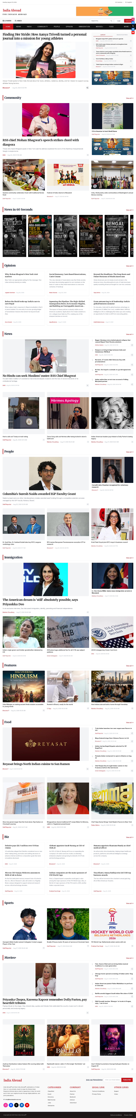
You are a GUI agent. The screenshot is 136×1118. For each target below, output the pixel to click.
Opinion (69, 27)
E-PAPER (8, 21)
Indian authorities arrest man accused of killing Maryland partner (111, 380)
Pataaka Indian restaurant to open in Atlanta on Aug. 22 (113, 757)
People (57, 27)
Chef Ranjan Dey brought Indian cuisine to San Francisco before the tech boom (111, 767)
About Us (73, 1091)
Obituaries (51, 1105)
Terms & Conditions (98, 1091)
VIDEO (19, 21)
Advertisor (73, 1103)
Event (49, 1094)
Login (118, 21)
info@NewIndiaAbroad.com (13, 1099)
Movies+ (99, 27)
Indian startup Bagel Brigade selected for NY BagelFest (111, 747)
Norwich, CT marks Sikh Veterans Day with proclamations (110, 361)
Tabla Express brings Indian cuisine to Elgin (109, 64)
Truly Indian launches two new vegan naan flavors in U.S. (113, 729)
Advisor (72, 1100)
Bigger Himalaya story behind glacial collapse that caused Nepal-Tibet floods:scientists (112, 341)
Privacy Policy (96, 1094)
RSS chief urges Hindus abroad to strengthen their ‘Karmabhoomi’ (111, 45)
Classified (51, 1091)
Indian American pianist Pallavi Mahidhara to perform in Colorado (113, 984)
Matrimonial (51, 1100)
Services (119, 2)
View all (129, 98)
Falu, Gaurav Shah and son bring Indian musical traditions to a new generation (111, 965)
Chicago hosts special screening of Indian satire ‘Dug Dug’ (114, 975)
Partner (72, 1094)
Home (8, 27)
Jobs (49, 1103)
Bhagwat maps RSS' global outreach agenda (109, 38)
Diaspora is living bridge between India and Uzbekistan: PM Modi (110, 351)
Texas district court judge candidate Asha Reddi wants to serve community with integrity (113, 52)
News (18, 27)
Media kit (73, 1097)
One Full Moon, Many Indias (104, 58)
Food (111, 27)
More (126, 27)
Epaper (116, 1091)
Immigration (84, 27)
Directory (51, 1097)
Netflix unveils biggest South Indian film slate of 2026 (114, 993)
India (29, 27)
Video (116, 1094)
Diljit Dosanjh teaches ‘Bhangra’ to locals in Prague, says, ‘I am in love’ (113, 1002)
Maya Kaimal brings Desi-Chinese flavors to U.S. (112, 738)
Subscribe (129, 21)
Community (42, 27)
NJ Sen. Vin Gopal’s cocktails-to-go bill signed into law (113, 370)
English (129, 2)
